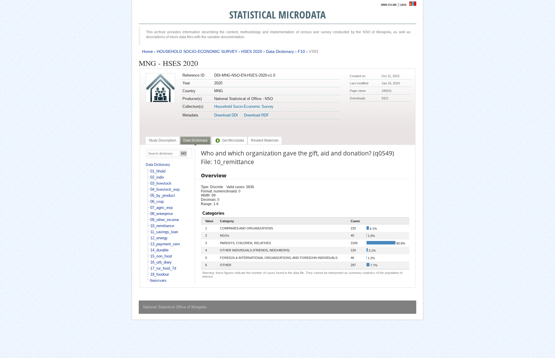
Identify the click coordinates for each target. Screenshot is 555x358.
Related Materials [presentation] (265, 140)
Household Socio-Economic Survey (243, 106)
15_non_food (161, 256)
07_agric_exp (161, 207)
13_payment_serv (165, 244)
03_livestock (160, 183)
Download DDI (226, 115)
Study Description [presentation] (162, 140)
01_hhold (157, 171)
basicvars (158, 280)
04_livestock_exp (165, 189)
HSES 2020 (251, 51)
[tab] (162, 140)
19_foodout (159, 274)
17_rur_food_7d (163, 268)
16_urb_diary (161, 262)
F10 (301, 51)
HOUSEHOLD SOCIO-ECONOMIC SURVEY (197, 51)
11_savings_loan (164, 232)
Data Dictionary (280, 51)
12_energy (159, 238)
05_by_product (162, 195)
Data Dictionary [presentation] (195, 140)
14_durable (159, 250)
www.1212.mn (389, 5)
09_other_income (164, 220)
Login (403, 5)
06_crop (157, 201)
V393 (313, 51)
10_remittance (162, 226)
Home (147, 51)
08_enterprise (161, 214)
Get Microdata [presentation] (233, 140)
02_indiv (157, 177)
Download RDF (256, 115)
